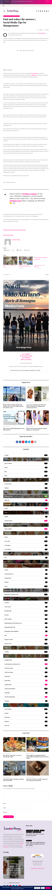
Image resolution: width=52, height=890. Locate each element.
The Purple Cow (41, 33)
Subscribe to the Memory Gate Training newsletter (14, 229)
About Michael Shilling (8, 235)
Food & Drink (29, 830)
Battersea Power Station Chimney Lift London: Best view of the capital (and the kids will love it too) (13, 406)
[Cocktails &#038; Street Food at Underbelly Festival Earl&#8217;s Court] (26, 261)
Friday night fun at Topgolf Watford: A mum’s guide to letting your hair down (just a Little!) (37, 757)
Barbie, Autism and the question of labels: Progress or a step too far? (36, 429)
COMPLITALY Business (14, 882)
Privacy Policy (41, 868)
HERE (21, 843)
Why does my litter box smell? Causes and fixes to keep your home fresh (36, 779)
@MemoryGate (15, 201)
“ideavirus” (33, 75)
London (42, 830)
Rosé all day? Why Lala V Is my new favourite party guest (12, 756)
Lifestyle (36, 830)
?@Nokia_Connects (29, 194)
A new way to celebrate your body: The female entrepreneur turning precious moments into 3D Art (36, 406)
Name (4, 803)
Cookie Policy (34, 868)
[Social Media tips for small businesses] (41, 261)
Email (4, 807)
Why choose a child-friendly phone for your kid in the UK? (23, 1)
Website (5, 812)
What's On (29, 840)
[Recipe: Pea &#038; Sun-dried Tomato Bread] (10, 261)
